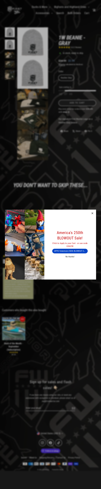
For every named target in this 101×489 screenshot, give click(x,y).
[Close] (92, 213)
